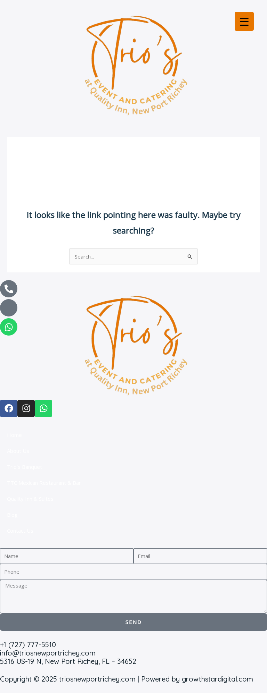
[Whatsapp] (8, 327)
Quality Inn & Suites (30, 498)
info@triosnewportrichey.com (48, 653)
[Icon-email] (8, 307)
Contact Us (20, 530)
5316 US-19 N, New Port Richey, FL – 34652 (68, 661)
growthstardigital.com (217, 679)
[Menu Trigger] (244, 21)
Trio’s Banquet (24, 466)
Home (14, 434)
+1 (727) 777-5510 (28, 644)
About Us (18, 450)
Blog (12, 514)
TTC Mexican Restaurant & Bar (44, 482)
